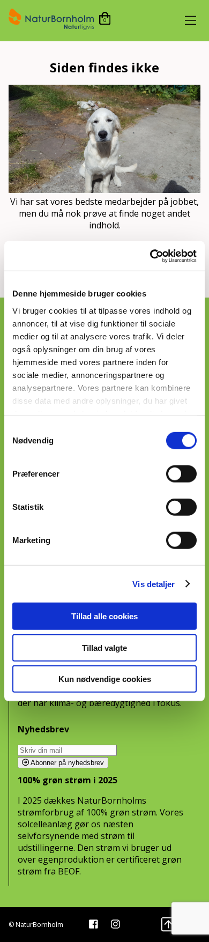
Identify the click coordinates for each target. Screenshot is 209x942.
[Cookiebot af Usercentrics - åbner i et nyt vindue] (150, 256)
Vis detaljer (153, 583)
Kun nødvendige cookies (104, 679)
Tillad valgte (104, 647)
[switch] (181, 474)
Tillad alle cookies (104, 616)
